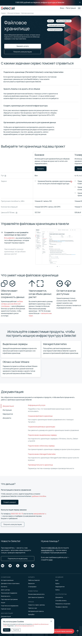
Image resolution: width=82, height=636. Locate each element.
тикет (50, 560)
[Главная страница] (7, 8)
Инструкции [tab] (7, 410)
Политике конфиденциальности (25, 626)
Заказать (40, 169)
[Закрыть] (80, 2)
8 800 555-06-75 (17, 514)
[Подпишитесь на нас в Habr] (17, 565)
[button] (57, 266)
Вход (62, 8)
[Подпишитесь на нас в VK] (2, 565)
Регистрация (71, 8)
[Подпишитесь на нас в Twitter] (10, 565)
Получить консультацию (12, 524)
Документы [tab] (7, 418)
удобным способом (39, 496)
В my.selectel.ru (10, 238)
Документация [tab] (8, 406)
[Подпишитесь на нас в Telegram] (25, 565)
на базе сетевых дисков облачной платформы (12, 303)
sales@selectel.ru (39, 514)
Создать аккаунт (9, 502)
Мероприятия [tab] (8, 414)
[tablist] (13, 412)
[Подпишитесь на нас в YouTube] (32, 565)
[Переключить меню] (79, 8)
